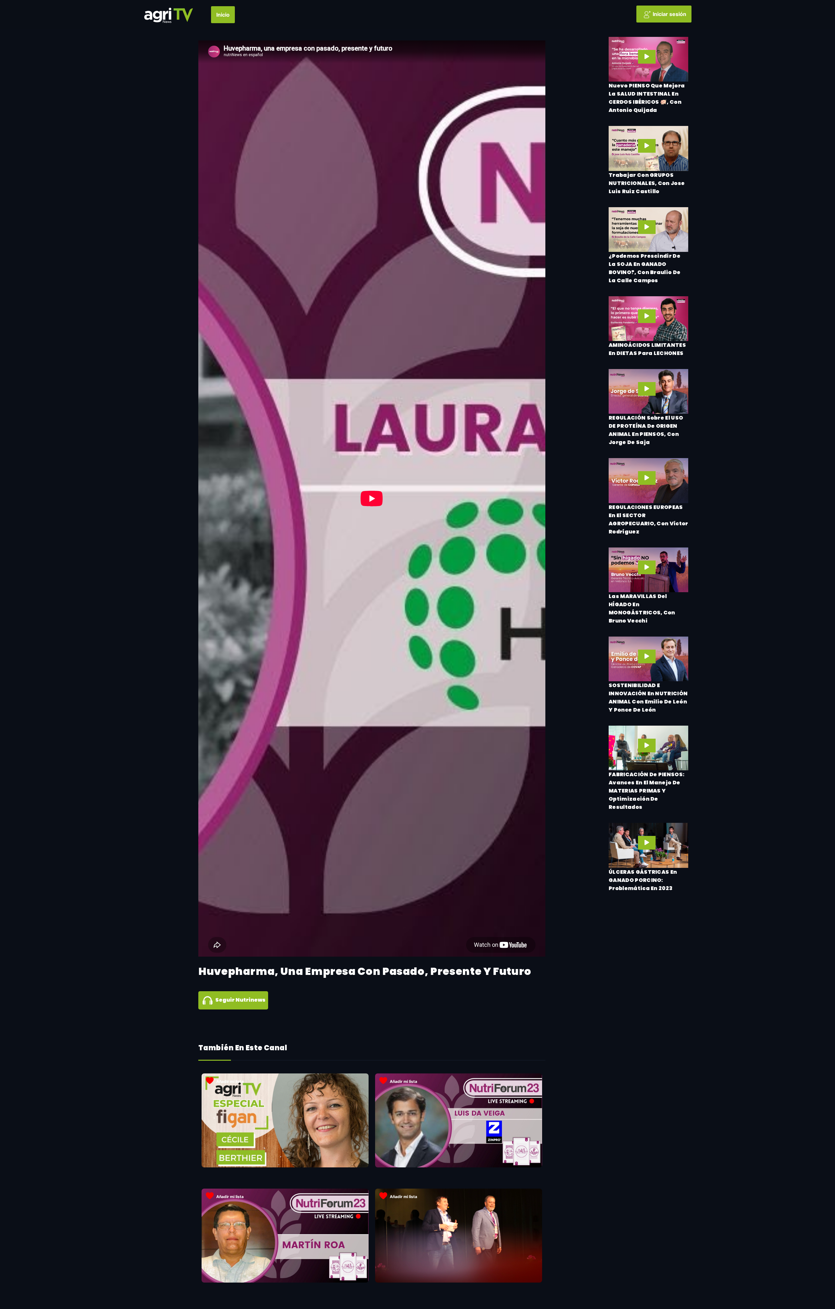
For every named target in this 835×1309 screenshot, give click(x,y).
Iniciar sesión (669, 14)
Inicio (223, 14)
